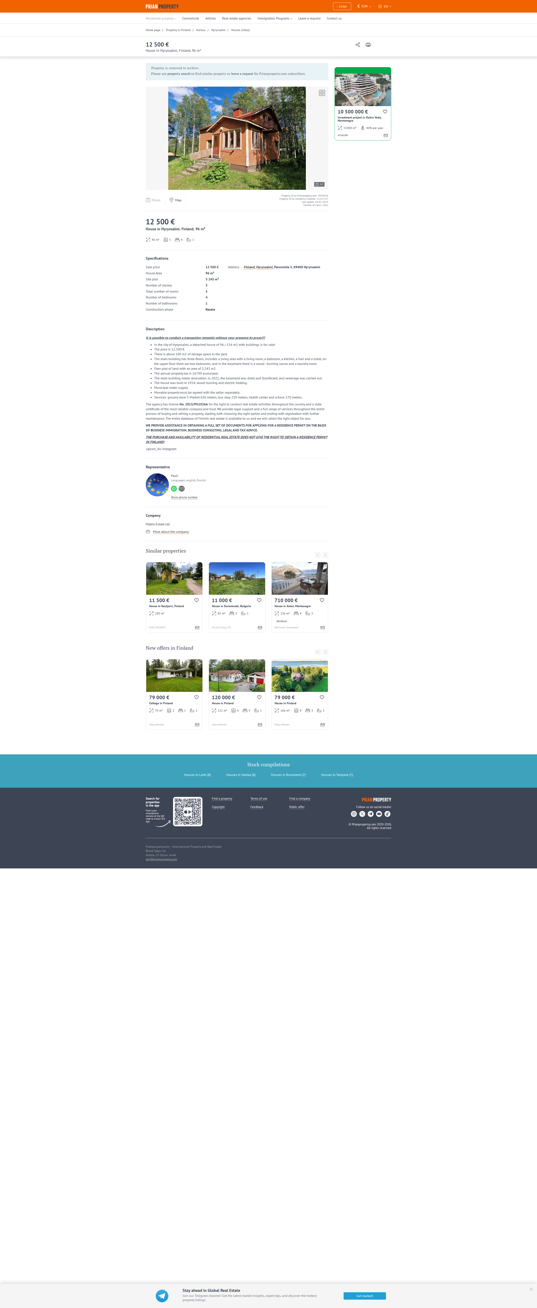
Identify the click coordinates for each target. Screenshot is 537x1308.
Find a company (299, 798)
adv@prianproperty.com (161, 859)
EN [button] (386, 6)
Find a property (222, 798)
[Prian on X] (362, 814)
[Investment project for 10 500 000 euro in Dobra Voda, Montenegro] (363, 107)
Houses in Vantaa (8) (240, 775)
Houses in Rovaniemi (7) (288, 775)
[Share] (357, 45)
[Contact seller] (197, 628)
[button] (342, 6)
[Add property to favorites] (196, 601)
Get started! (365, 1296)
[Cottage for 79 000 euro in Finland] (174, 694)
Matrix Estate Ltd (158, 524)
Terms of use (258, 798)
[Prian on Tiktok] (387, 814)
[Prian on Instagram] (354, 814)
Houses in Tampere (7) (337, 775)
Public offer (297, 807)
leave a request (242, 73)
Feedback (256, 807)
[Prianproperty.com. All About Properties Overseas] (162, 6)
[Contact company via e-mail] (182, 489)
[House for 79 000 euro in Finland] (300, 694)
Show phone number (184, 497)
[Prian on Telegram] (371, 814)
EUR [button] (362, 6)
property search (178, 73)
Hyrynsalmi (264, 267)
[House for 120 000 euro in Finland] (237, 694)
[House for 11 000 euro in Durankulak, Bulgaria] (237, 597)
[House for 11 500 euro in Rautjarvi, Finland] (174, 597)
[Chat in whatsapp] (174, 489)
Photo (156, 200)
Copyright (218, 807)
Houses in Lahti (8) (197, 775)
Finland (249, 267)
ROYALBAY (343, 135)
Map (178, 200)
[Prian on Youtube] (379, 814)
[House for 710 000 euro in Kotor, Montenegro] (300, 597)
